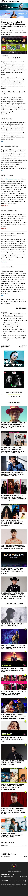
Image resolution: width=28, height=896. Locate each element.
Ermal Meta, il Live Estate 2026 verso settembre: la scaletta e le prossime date (14, 331)
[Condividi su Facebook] (11, 57)
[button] (17, 57)
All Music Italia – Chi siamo (6, 884)
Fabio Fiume (5, 55)
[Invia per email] (20, 57)
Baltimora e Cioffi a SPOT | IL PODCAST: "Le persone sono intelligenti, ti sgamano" (12, 325)
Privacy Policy (23, 884)
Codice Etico (18, 884)
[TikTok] (25, 881)
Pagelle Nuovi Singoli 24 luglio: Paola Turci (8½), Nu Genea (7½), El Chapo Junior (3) (14, 338)
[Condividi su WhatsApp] (9, 57)
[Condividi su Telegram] (15, 57)
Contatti (13, 884)
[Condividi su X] (13, 57)
